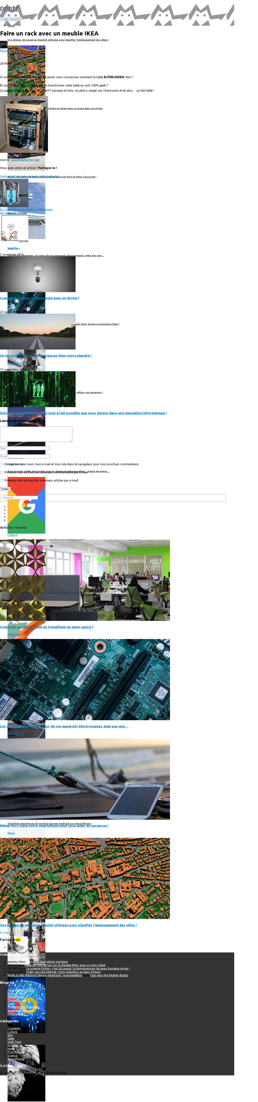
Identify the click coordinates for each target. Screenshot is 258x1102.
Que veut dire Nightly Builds (109, 975)
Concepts (14, 1028)
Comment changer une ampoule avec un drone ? (40, 298)
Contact (20, 1065)
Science (13, 1055)
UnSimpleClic (16, 1014)
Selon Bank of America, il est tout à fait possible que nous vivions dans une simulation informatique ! (83, 413)
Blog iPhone (16, 997)
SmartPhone (16, 733)
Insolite (13, 248)
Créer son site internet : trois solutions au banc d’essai (63, 972)
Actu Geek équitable (21, 990)
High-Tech (14, 634)
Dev (10, 1035)
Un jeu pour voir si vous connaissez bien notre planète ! (46, 356)
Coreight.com (17, 1000)
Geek (11, 1003)
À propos (6, 1065)
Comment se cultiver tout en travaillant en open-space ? (47, 627)
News (11, 833)
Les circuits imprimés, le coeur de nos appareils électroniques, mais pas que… (64, 726)
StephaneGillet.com (21, 1010)
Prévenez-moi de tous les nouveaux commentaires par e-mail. (46, 472)
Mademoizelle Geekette (23, 1007)
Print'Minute (16, 57)
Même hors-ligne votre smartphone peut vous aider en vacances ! (54, 826)
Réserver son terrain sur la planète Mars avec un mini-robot (65, 965)
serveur (23, 70)
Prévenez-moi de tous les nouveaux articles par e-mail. (42, 480)
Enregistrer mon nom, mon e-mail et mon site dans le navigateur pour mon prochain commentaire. (72, 464)
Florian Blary (8, 50)
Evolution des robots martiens (47, 961)
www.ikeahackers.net (25, 159)
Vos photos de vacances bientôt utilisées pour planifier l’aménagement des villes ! (68, 925)
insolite (13, 70)
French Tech (16, 947)
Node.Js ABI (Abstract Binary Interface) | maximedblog (45, 975)
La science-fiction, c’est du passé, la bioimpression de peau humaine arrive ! (77, 968)
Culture (12, 305)
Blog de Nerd (16, 993)
